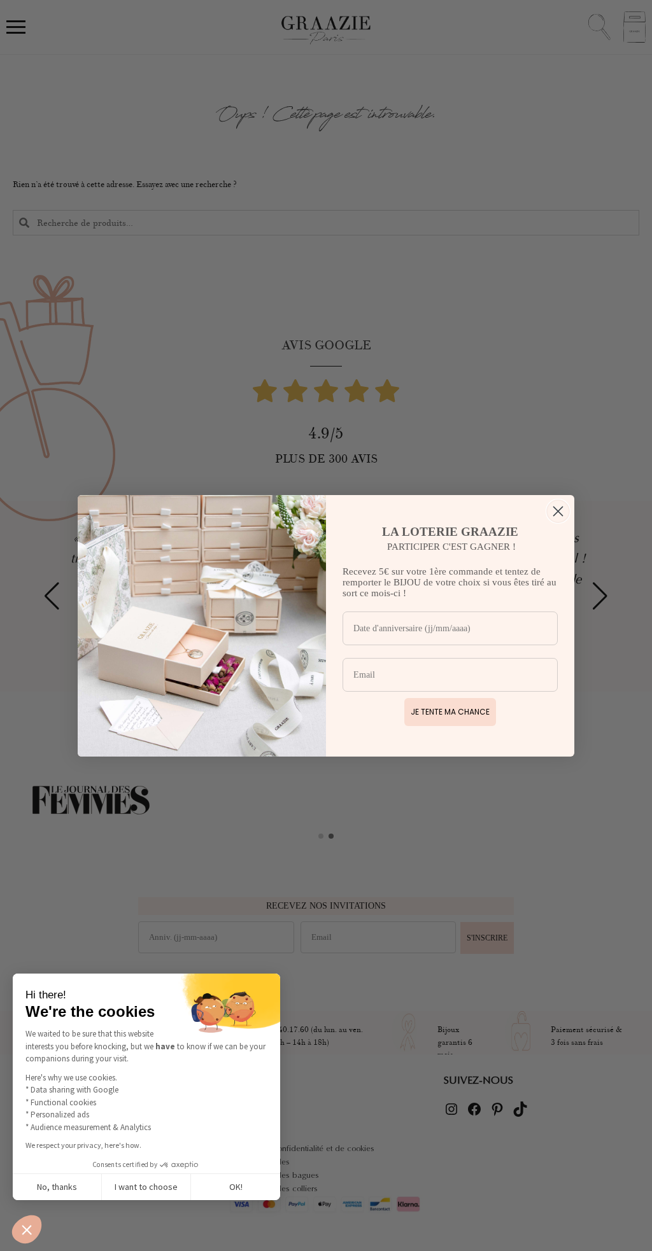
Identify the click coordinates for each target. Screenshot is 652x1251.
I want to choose (146, 1186)
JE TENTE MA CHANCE (450, 711)
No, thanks (57, 1186)
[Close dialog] (558, 511)
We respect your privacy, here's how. (83, 1145)
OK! (236, 1186)
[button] (26, 1229)
